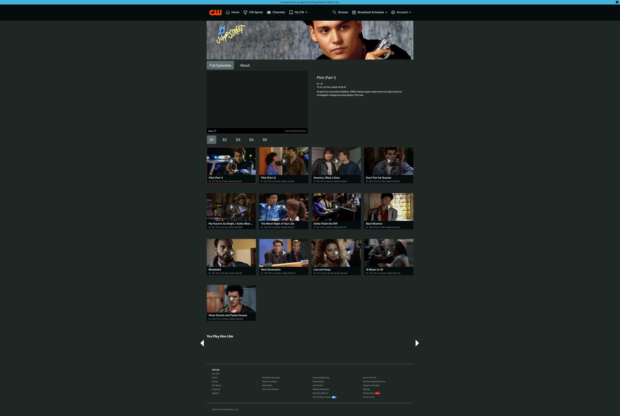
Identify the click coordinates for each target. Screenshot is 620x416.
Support (215, 393)
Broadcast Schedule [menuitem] (371, 12)
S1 (211, 139)
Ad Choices (318, 385)
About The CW (369, 377)
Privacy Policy (317, 2)
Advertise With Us (320, 393)
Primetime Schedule (271, 377)
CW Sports (216, 385)
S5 (265, 139)
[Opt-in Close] (617, 2)
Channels (216, 389)
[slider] (257, 122)
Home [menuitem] (235, 12)
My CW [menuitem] (299, 12)
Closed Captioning (321, 377)
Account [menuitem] (402, 12)
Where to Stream (269, 381)
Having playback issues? (295, 131)
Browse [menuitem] (343, 12)
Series (214, 377)
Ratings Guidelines (321, 389)
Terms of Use (333, 2)
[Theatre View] (285, 125)
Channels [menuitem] (279, 12)
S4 (251, 139)
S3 (238, 139)
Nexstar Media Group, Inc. (374, 381)
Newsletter (267, 385)
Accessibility (318, 381)
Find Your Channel (270, 389)
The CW (213, 11)
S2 (224, 139)
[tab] (220, 65)
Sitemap (366, 389)
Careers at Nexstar (371, 385)
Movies (215, 381)
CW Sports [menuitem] (256, 12)
